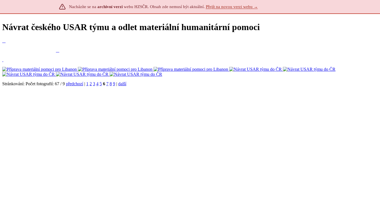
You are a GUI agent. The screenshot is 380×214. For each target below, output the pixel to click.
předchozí (74, 83)
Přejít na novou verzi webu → (232, 6)
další (122, 83)
